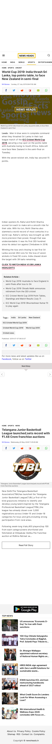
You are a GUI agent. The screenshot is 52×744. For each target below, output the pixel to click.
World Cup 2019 (33, 328)
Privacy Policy (24, 731)
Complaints (39, 734)
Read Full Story (26, 545)
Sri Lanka (22, 317)
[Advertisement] (26, 26)
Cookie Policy (38, 731)
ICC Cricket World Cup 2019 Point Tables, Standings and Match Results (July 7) (26, 297)
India (12, 62)
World (21, 62)
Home (4, 62)
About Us (11, 731)
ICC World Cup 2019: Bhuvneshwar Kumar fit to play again (27, 304)
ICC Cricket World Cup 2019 (15, 323)
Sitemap (11, 734)
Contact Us (27, 734)
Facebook (6, 359)
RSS (18, 734)
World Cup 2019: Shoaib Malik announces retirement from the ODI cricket (25, 290)
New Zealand (34, 317)
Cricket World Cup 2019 (13, 328)
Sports (31, 62)
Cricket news (8, 333)
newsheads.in (32, 740)
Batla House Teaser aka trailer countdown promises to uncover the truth (50, 374)
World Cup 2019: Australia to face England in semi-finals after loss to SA (27, 282)
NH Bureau (6, 84)
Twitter (28, 359)
